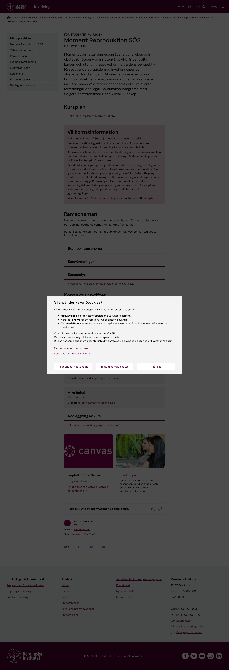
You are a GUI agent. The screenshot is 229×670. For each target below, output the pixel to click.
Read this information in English (72, 353)
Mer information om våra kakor (72, 348)
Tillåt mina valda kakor (114, 366)
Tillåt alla (155, 366)
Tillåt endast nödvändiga (73, 366)
